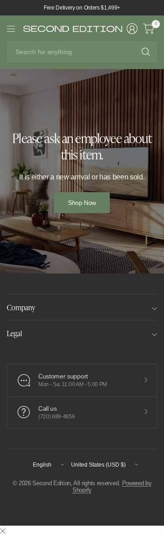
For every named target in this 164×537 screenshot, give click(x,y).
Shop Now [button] (82, 202)
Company (21, 307)
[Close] (2, 531)
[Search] (145, 51)
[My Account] (132, 28)
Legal (14, 333)
